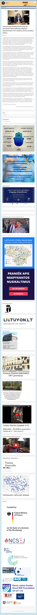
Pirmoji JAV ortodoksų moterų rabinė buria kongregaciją (25, 106)
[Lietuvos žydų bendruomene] (7, 4)
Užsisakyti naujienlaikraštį (6, 121)
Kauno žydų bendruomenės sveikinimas (9, 104)
